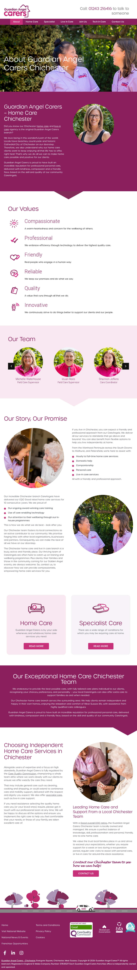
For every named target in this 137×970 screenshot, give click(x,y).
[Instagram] (21, 952)
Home (5, 925)
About (16, 21)
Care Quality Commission (22, 773)
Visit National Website (14, 931)
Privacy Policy (43, 931)
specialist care (54, 795)
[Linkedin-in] (13, 952)
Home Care (32, 21)
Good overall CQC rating (94, 823)
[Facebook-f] (4, 952)
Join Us (83, 21)
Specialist (49, 21)
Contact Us (118, 21)
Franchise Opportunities (15, 943)
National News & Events (15, 937)
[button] (125, 366)
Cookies (40, 937)
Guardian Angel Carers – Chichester (18, 960)
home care (43, 126)
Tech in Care (99, 21)
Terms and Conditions (48, 925)
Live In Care (67, 21)
